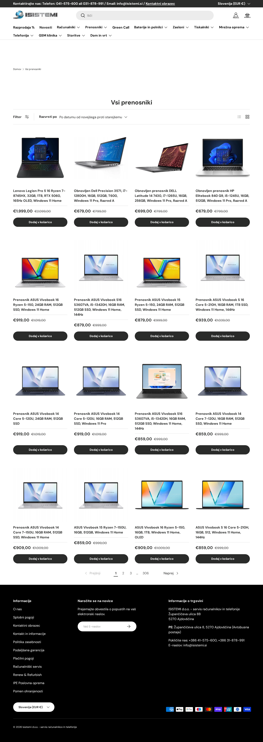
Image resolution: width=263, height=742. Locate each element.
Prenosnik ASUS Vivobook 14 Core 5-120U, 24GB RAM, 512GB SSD (38, 419)
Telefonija (21, 35)
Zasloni (178, 27)
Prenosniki (93, 27)
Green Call (120, 27)
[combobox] (145, 15)
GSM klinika (48, 35)
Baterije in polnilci (148, 27)
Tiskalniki (201, 27)
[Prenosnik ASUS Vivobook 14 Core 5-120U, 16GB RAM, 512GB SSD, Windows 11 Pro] (101, 381)
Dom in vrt (98, 35)
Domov (17, 69)
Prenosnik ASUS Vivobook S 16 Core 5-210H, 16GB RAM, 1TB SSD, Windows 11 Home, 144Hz (222, 305)
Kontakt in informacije (29, 634)
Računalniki (66, 27)
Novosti (45, 27)
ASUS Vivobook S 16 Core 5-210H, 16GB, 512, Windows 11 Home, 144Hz (222, 532)
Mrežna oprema (231, 27)
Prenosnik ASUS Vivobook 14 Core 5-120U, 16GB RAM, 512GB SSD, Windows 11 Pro (98, 419)
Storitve (73, 35)
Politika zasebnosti (27, 642)
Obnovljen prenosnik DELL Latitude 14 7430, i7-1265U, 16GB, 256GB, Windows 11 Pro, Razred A (161, 196)
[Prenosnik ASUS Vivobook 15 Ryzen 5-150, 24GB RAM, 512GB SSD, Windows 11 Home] (162, 267)
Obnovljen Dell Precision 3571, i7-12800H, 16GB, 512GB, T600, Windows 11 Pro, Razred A (100, 196)
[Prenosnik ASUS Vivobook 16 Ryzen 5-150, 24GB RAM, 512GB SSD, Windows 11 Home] (40, 267)
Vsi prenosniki (33, 69)
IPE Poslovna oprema (28, 683)
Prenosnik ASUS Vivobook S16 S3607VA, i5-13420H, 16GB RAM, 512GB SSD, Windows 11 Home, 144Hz (99, 307)
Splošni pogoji (23, 617)
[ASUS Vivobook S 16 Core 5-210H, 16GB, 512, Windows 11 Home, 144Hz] (223, 495)
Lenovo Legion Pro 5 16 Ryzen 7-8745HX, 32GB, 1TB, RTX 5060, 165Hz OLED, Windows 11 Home (39, 196)
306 (146, 573)
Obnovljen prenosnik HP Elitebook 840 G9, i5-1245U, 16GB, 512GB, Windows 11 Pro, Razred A (222, 196)
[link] (92, 573)
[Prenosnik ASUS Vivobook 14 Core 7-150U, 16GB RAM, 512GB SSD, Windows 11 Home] (40, 495)
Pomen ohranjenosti (28, 691)
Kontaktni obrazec (26, 625)
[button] (247, 15)
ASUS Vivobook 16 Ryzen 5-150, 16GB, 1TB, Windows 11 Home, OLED (160, 532)
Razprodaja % (24, 27)
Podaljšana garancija (28, 650)
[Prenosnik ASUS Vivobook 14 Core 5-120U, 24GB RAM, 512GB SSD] (40, 381)
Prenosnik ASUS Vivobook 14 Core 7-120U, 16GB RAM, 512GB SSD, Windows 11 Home (220, 419)
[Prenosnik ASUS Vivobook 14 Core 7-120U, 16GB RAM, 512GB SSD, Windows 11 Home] (223, 381)
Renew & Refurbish (27, 675)
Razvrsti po (48, 117)
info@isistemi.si (195, 645)
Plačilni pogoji (23, 658)
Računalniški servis (27, 666)
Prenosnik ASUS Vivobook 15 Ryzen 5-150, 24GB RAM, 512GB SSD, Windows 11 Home (159, 305)
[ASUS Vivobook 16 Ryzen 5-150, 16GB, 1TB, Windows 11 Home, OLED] (162, 495)
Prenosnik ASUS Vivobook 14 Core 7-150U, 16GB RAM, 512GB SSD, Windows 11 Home (37, 532)
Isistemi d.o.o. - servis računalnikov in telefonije (50, 727)
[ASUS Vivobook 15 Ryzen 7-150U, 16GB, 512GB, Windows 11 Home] (101, 495)
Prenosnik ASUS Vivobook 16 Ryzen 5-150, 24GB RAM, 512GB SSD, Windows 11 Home (38, 305)
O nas (17, 609)
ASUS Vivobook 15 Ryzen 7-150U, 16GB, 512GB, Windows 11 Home (100, 529)
